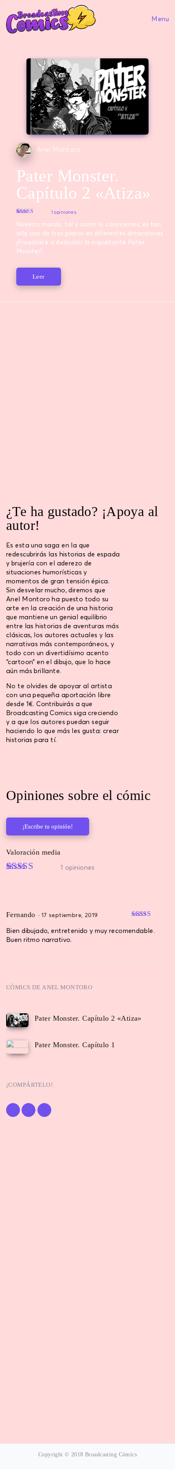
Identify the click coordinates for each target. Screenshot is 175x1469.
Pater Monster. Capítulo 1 (75, 1045)
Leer (39, 276)
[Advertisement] (87, 400)
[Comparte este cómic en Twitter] (28, 1110)
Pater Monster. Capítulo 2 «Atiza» (88, 1018)
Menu (159, 19)
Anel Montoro (59, 149)
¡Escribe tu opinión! (47, 826)
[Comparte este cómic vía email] (44, 1110)
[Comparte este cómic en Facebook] (13, 1110)
